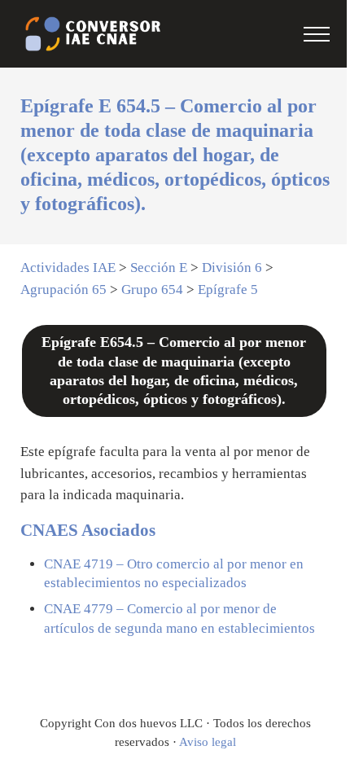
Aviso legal (207, 741)
